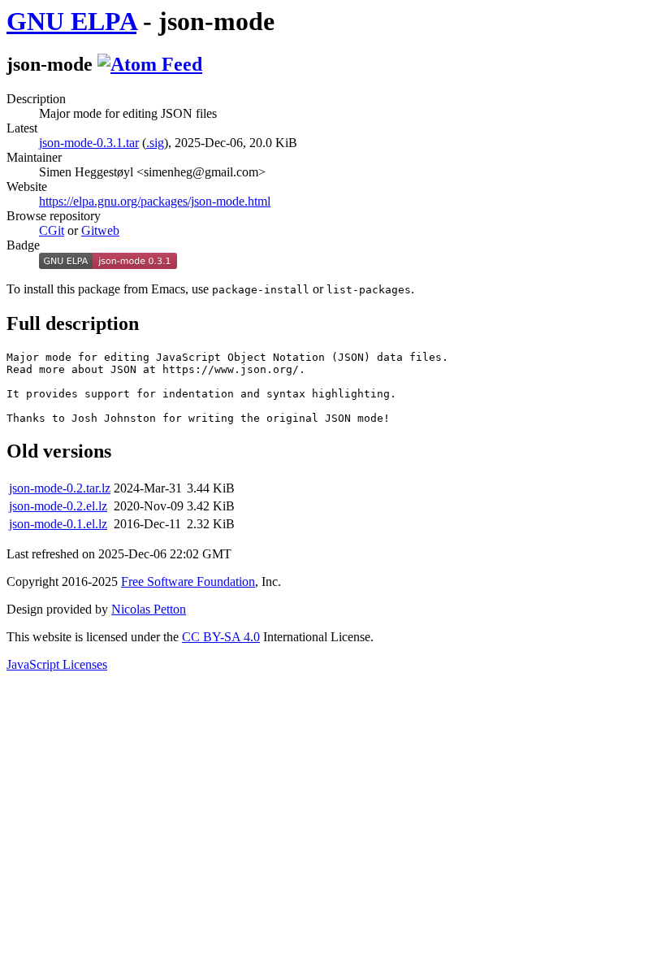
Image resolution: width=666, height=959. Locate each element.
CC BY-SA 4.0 (221, 637)
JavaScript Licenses (56, 664)
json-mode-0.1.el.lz (58, 524)
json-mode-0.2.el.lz (58, 506)
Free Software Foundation (188, 581)
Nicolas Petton (148, 609)
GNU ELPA (71, 21)
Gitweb (100, 230)
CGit (51, 230)
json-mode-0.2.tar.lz (59, 488)
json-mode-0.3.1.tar (89, 143)
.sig (155, 143)
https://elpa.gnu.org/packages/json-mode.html (154, 201)
